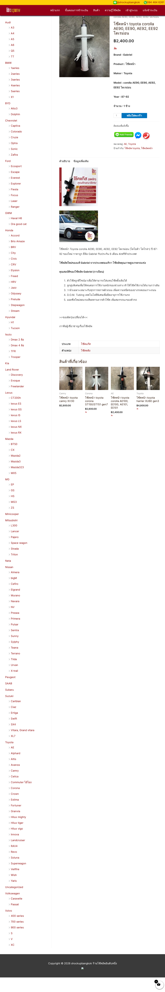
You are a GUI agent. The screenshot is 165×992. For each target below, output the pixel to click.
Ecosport (16, 166)
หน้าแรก (55, 10)
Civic (14, 258)
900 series (17, 927)
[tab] (64, 161)
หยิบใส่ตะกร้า (134, 115)
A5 (12, 39)
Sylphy (15, 641)
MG (7, 479)
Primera (15, 618)
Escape (15, 172)
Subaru (9, 689)
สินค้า (96, 10)
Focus (14, 195)
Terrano (15, 653)
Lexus (8, 392)
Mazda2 (15, 455)
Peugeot (10, 677)
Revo (14, 851)
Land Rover (12, 369)
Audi (8, 22)
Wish (14, 875)
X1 (12, 97)
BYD (7, 103)
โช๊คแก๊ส (86, 344)
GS (12, 490)
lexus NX (16, 426)
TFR (13, 351)
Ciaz (13, 707)
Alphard (15, 753)
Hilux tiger (17, 822)
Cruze (14, 137)
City (13, 252)
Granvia (15, 811)
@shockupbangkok (128, 2)
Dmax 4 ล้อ (17, 345)
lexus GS (16, 409)
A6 (12, 45)
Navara (15, 601)
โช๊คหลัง (85, 350)
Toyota (9, 742)
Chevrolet (11, 120)
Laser (14, 201)
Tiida (14, 659)
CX (12, 449)
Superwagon (18, 863)
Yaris (14, 880)
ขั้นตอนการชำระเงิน (76, 10)
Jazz (13, 287)
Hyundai (10, 317)
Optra (14, 143)
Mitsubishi (11, 520)
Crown (15, 793)
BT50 (14, 444)
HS (12, 496)
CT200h (16, 397)
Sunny (15, 636)
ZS (12, 507)
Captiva (15, 125)
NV (13, 607)
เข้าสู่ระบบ (132, 10)
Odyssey (16, 293)
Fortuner (16, 805)
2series (15, 73)
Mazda (9, 438)
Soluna (15, 857)
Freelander (17, 386)
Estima (15, 799)
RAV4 (14, 846)
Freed (14, 276)
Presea (15, 612)
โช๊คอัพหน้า (147, 148)
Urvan (14, 665)
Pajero (15, 537)
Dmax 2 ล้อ (17, 339)
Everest (15, 177)
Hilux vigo (17, 828)
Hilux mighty (18, 817)
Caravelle (16, 898)
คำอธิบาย (64, 161)
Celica (14, 776)
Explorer (16, 183)
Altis (13, 759)
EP (12, 484)
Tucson (15, 328)
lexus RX (16, 432)
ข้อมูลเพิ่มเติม (81, 161)
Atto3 (14, 108)
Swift (14, 718)
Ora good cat (19, 224)
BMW (8, 62)
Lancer (15, 531)
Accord (15, 235)
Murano (15, 595)
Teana (14, 647)
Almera (15, 572)
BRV (13, 247)
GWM (8, 213)
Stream (15, 310)
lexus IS (15, 415)
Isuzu (8, 334)
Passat (15, 904)
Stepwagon (18, 305)
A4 (12, 33)
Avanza (15, 764)
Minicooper (12, 514)
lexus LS (16, 421)
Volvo (8, 910)
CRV (13, 264)
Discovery (17, 374)
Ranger (15, 206)
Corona (15, 788)
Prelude (15, 299)
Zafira (14, 154)
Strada (15, 548)
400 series (17, 915)
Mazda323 (17, 467)
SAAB (8, 683)
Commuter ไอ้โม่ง (21, 782)
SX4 (13, 724)
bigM (14, 578)
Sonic (14, 148)
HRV (13, 281)
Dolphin (15, 114)
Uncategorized (14, 887)
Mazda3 (16, 461)
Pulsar (14, 624)
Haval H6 (16, 218)
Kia (7, 363)
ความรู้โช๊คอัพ (113, 10)
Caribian (16, 701)
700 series (17, 921)
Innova (15, 834)
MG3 (14, 501)
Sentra (15, 630)
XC (12, 944)
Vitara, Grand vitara (22, 730)
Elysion (15, 270)
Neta (8, 560)
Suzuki (9, 696)
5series (15, 91)
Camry (15, 770)
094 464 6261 (155, 2)
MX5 (13, 473)
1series (15, 68)
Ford (8, 161)
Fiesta (14, 189)
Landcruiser (18, 840)
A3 (12, 27)
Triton (14, 554)
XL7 (13, 736)
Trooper (15, 357)
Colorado (16, 131)
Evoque (15, 380)
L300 (14, 525)
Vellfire (15, 869)
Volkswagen (12, 893)
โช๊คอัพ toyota (132, 148)
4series (15, 85)
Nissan (9, 567)
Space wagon (19, 542)
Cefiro (14, 583)
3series (15, 79)
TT (12, 56)
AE (12, 747)
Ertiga (14, 712)
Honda (9, 230)
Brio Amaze (18, 241)
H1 (12, 322)
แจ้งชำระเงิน (150, 10)
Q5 (12, 50)
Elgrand (15, 589)
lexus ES (16, 403)
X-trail (14, 670)
